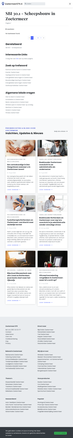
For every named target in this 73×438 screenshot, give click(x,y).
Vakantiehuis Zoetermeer (46, 368)
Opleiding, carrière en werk (19, 270)
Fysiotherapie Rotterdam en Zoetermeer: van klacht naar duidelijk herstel (20, 222)
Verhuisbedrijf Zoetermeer (15, 368)
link (17, 59)
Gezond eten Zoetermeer (47, 343)
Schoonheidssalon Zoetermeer (16, 359)
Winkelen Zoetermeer (45, 355)
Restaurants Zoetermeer (14, 355)
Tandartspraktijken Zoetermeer (17, 362)
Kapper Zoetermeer (45, 337)
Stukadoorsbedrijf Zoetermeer (16, 366)
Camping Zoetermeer (45, 364)
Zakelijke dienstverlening (50, 159)
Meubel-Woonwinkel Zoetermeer (49, 357)
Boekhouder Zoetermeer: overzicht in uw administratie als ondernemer (50, 166)
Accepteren (60, 433)
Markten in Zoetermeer (14, 107)
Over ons (9, 337)
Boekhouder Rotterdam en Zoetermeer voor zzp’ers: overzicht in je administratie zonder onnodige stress (52, 221)
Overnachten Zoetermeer (47, 366)
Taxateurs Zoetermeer (13, 387)
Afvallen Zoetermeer (45, 341)
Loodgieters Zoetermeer (14, 364)
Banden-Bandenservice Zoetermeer (18, 407)
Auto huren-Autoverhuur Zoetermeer (19, 405)
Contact (8, 332)
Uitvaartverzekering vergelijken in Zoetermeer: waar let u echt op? (51, 277)
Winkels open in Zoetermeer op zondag (19, 105)
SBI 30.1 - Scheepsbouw (14, 48)
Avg (7, 341)
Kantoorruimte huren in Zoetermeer (18, 70)
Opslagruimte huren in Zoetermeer (18, 75)
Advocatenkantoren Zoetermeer (17, 409)
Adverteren (10, 334)
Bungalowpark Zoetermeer (47, 371)
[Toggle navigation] (70, 3)
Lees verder (13, 189)
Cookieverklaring (11, 339)
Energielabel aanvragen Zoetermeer (18, 83)
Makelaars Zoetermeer (14, 391)
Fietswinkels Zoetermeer (46, 332)
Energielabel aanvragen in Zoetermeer (19, 78)
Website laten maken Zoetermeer (50, 389)
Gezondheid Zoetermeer (46, 339)
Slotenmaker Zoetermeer (15, 412)
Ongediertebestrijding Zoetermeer (50, 412)
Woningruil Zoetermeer (46, 402)
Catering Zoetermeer (13, 357)
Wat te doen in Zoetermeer (15, 97)
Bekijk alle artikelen (60, 131)
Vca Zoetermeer (43, 384)
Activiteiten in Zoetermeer (15, 99)
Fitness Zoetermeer (12, 113)
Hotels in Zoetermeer (13, 110)
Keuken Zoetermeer (45, 382)
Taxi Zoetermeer (43, 334)
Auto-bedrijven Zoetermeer (15, 402)
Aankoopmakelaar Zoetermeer (17, 85)
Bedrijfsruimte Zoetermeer (47, 409)
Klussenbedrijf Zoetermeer (15, 382)
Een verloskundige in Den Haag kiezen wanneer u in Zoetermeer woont (18, 167)
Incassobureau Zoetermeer (47, 407)
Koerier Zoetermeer (12, 72)
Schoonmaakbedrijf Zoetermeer (17, 389)
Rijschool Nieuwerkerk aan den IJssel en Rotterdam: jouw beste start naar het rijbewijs (19, 276)
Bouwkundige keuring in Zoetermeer (18, 80)
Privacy (8, 343)
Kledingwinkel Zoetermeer (47, 387)
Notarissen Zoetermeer (14, 384)
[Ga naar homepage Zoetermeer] (11, 3)
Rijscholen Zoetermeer (45, 330)
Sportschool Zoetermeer (46, 391)
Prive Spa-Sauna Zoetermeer (48, 405)
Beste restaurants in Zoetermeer (17, 102)
